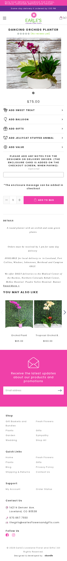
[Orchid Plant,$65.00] (19, 314)
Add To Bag (46, 200)
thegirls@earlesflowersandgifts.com (34, 522)
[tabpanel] (33, 63)
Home (9, 457)
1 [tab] (33, 93)
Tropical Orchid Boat (48, 335)
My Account (13, 489)
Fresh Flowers (45, 421)
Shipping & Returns (18, 471)
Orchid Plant (19, 335)
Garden (10, 435)
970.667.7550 (18, 517)
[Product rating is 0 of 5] (23, 33)
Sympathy (42, 435)
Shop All (41, 440)
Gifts (39, 430)
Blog (8, 467)
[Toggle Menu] (8, 18)
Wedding (11, 440)
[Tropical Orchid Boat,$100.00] (48, 314)
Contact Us (43, 471)
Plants (9, 430)
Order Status (44, 489)
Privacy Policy (45, 467)
